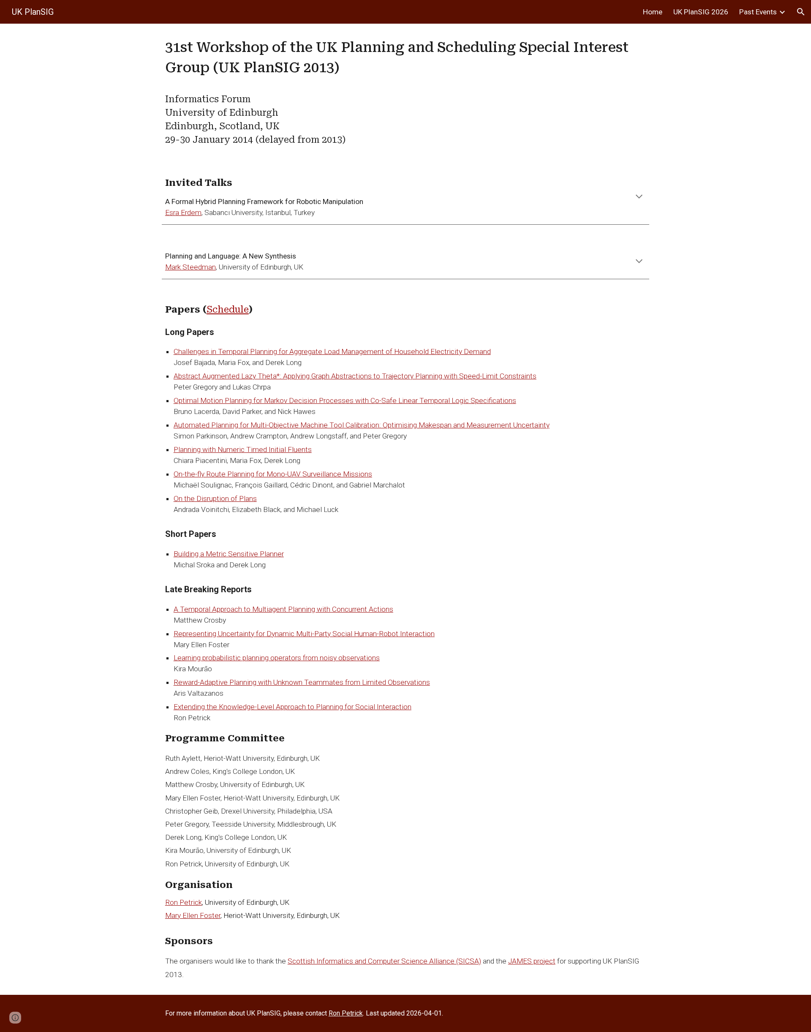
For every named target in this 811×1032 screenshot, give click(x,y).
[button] (801, 12)
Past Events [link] (758, 12)
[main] (405, 92)
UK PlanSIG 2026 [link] (700, 12)
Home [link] (652, 12)
